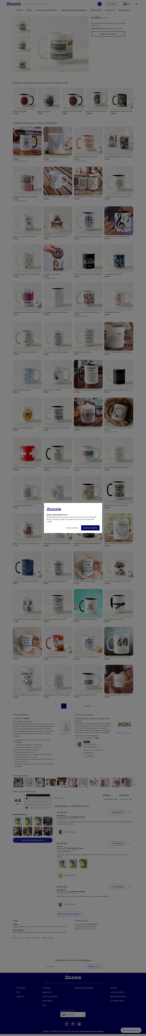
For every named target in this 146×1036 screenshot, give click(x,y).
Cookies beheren (72, 528)
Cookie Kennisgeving (75, 517)
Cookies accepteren (90, 528)
